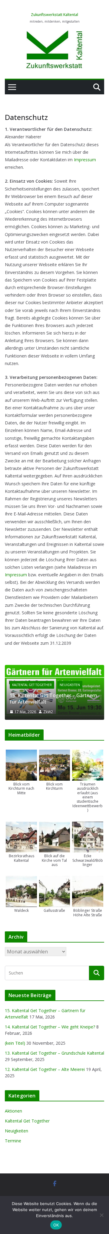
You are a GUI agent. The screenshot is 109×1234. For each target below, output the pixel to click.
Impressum (85, 159)
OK (56, 1225)
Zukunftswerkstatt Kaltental (54, 14)
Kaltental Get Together (32, 685)
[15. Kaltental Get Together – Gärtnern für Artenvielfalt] (54, 669)
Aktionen (13, 1111)
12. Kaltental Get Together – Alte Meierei (45, 1069)
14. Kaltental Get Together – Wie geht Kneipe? (50, 1027)
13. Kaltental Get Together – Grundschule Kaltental (54, 1053)
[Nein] (101, 1215)
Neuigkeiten (70, 685)
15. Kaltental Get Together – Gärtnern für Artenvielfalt (53, 698)
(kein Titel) (15, 1043)
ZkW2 (48, 711)
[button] (21, 772)
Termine (13, 1141)
